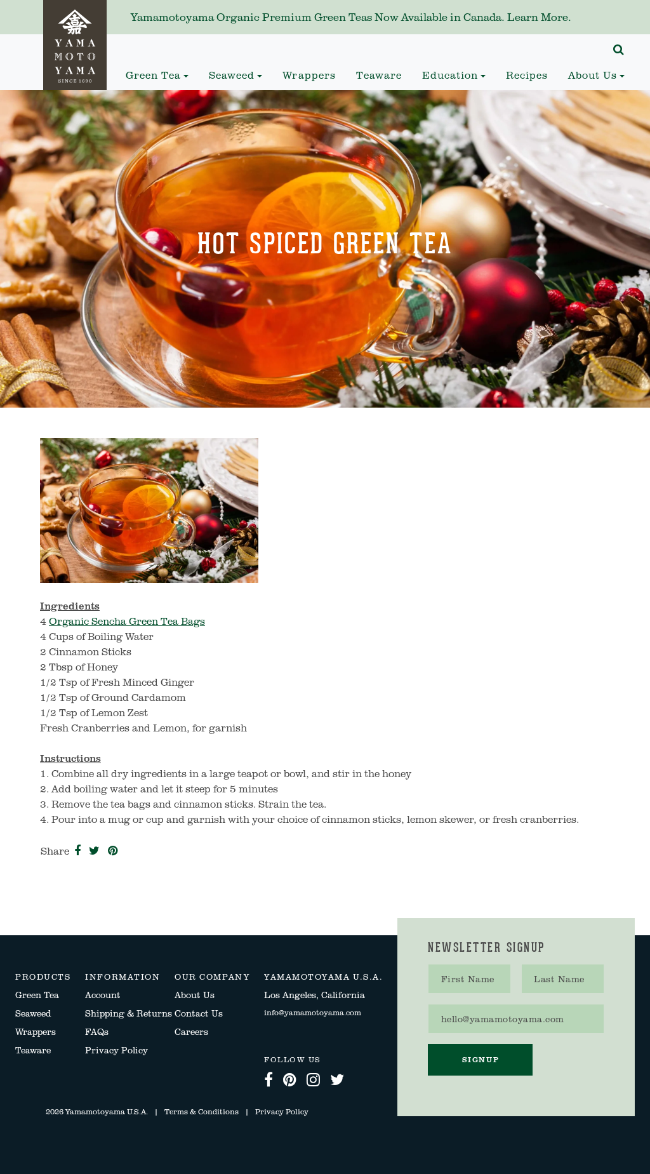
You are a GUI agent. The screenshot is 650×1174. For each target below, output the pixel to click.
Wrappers (35, 1031)
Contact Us (199, 1013)
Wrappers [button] (308, 75)
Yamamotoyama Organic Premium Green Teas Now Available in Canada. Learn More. (351, 17)
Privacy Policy (116, 1050)
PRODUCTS (42, 976)
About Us (195, 995)
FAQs (97, 1031)
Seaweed (33, 1013)
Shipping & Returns (128, 1013)
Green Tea (37, 995)
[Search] (619, 49)
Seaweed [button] (232, 75)
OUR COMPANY (212, 976)
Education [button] (450, 75)
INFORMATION (122, 976)
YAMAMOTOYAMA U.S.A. (323, 976)
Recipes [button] (532, 74)
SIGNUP (481, 1059)
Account (103, 995)
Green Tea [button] (153, 75)
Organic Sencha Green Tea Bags (127, 621)
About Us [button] (592, 75)
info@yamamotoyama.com (312, 1012)
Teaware (33, 1050)
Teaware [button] (379, 75)
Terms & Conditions (201, 1111)
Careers (191, 1031)
